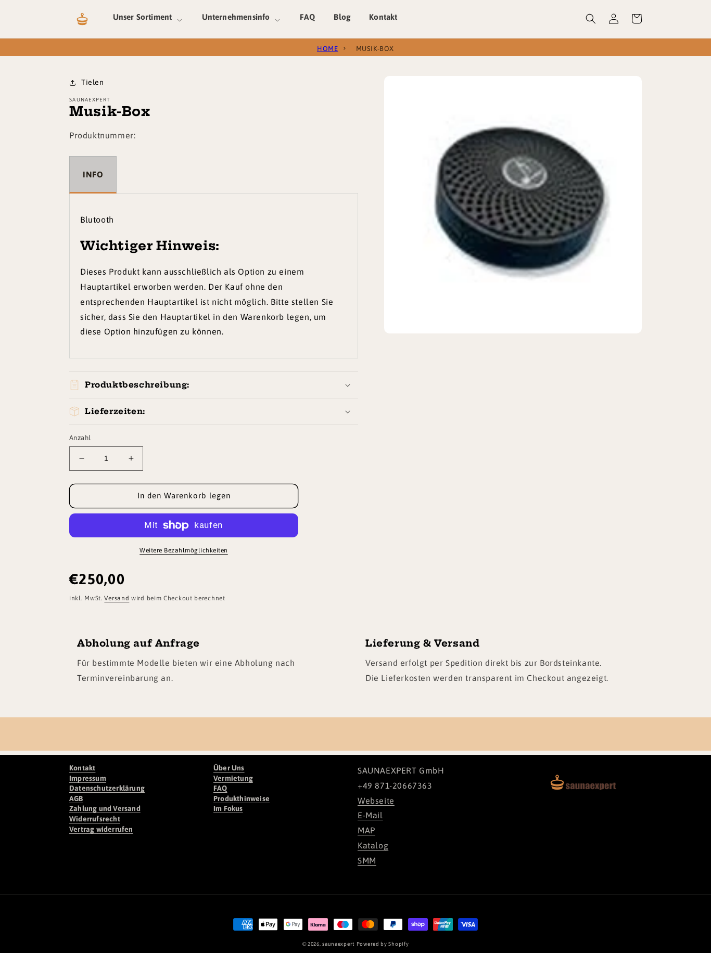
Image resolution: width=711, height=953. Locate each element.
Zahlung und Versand (105, 808)
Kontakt (82, 768)
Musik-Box (375, 47)
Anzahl (80, 438)
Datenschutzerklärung (107, 788)
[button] (148, 19)
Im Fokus (228, 808)
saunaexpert (338, 944)
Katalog (373, 845)
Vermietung (233, 778)
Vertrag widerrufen (101, 829)
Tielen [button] (92, 82)
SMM (367, 860)
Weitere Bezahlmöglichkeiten (183, 550)
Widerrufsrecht (94, 819)
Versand (116, 598)
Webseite (376, 800)
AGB (76, 798)
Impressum (87, 778)
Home (327, 47)
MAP (366, 830)
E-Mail (370, 815)
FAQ (220, 788)
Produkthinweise (241, 798)
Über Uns (229, 768)
